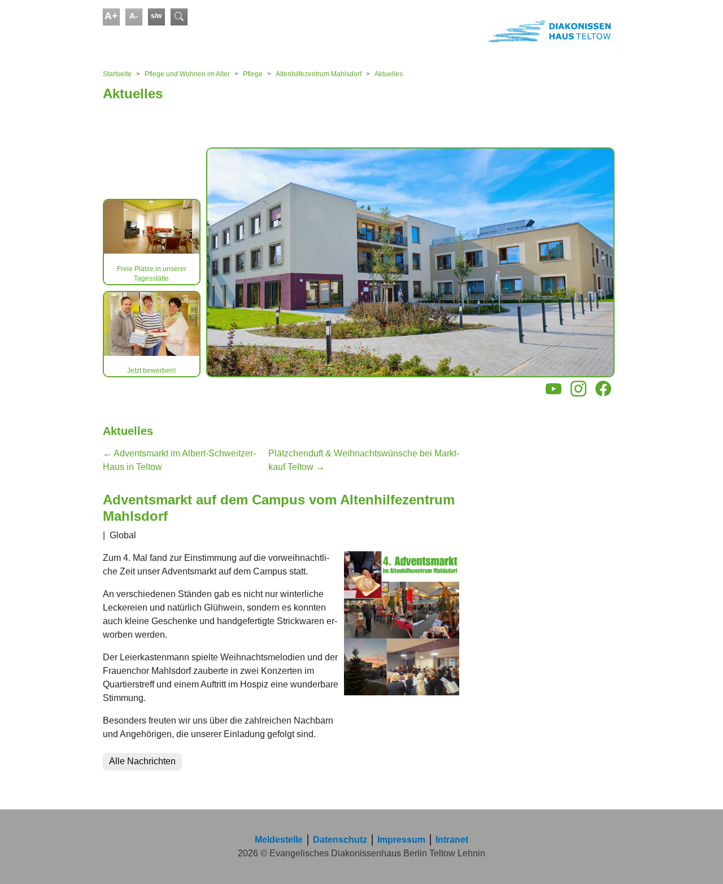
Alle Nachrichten (142, 761)
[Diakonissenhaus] (488, 31)
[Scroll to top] (698, 859)
